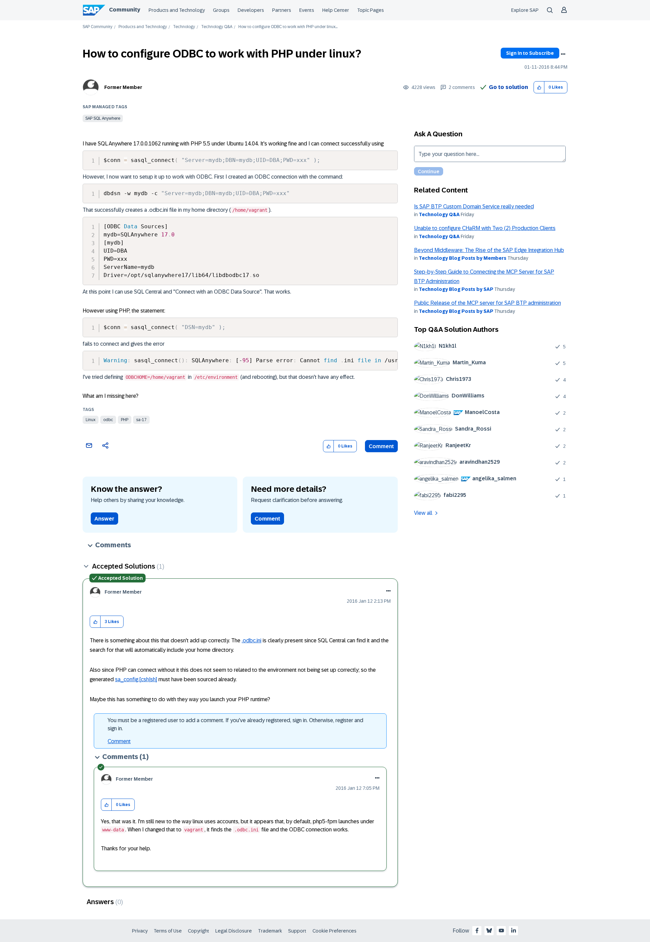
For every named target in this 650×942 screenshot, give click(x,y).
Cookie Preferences (334, 931)
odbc (108, 419)
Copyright (198, 931)
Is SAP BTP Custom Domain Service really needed (474, 206)
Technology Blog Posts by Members (462, 258)
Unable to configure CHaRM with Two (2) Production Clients (485, 228)
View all (423, 513)
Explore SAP (525, 10)
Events (306, 10)
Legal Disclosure (233, 931)
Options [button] (563, 54)
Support (297, 931)
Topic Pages (370, 10)
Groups (221, 10)
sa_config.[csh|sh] (136, 679)
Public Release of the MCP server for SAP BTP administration (487, 303)
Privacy (140, 931)
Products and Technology (177, 10)
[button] (539, 87)
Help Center (335, 10)
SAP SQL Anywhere (102, 118)
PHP (124, 419)
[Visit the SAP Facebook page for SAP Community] (477, 930)
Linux (90, 419)
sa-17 (141, 419)
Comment (381, 446)
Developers (251, 10)
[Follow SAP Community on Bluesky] (489, 930)
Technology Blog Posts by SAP (456, 289)
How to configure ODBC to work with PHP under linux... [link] (288, 27)
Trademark (270, 931)
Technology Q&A (216, 27)
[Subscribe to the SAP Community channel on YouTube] (501, 930)
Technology (184, 27)
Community (124, 10)
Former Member (123, 87)
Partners (281, 10)
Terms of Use (168, 931)
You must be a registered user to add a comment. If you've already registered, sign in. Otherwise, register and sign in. (235, 724)
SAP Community (97, 27)
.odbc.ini (251, 640)
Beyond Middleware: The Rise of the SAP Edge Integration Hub (489, 250)
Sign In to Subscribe (530, 53)
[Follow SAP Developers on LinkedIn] (513, 930)
